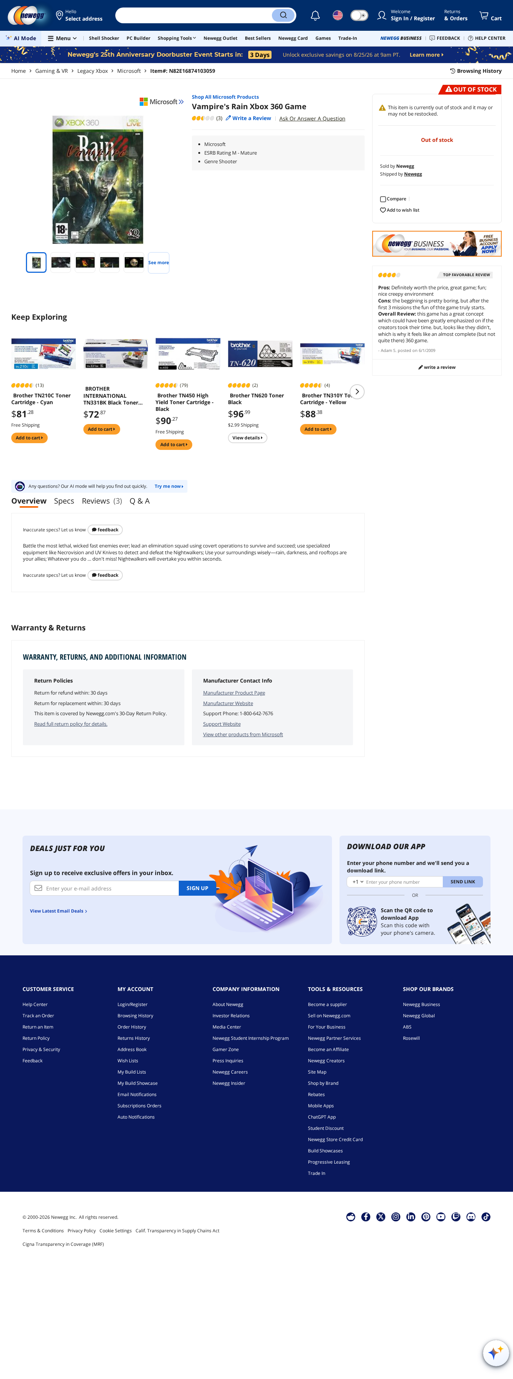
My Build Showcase (138, 1083)
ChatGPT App (322, 1117)
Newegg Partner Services (334, 1038)
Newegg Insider (229, 1083)
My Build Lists (132, 1072)
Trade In (316, 1173)
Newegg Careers (230, 1072)
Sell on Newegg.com (329, 1015)
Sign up (197, 888)
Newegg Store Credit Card (335, 1139)
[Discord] (471, 1216)
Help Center (35, 1004)
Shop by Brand (323, 1083)
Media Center (227, 1027)
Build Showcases (325, 1150)
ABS (407, 1027)
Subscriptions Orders (139, 1105)
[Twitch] (456, 1216)
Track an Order (38, 1015)
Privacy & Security (41, 1049)
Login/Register (133, 1004)
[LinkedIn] (411, 1216)
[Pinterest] (426, 1216)
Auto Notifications (136, 1117)
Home (18, 70)
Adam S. (389, 350)
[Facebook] (366, 1216)
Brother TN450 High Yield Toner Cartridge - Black (184, 402)
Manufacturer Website (228, 703)
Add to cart (28, 438)
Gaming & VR (51, 70)
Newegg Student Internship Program (251, 1038)
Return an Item (38, 1027)
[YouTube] (441, 1216)
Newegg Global (419, 1015)
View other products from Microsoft (243, 734)
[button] (80, 15)
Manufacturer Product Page (234, 692)
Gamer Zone (226, 1049)
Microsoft (129, 70)
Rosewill (411, 1038)
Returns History (134, 1038)
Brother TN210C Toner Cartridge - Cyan (41, 399)
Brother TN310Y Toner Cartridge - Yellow (329, 399)
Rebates (316, 1094)
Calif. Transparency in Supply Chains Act (177, 1230)
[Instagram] (396, 1216)
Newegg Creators (326, 1060)
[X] (380, 1216)
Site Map (317, 1072)
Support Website (222, 723)
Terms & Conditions (43, 1230)
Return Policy (36, 1038)
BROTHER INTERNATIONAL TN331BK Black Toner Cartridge (110, 395)
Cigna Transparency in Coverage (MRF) (63, 1244)
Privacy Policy (82, 1230)
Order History (132, 1027)
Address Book (132, 1049)
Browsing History (135, 1015)
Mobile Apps (321, 1105)
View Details (246, 438)
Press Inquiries (228, 1060)
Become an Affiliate (328, 1049)
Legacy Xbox (92, 70)
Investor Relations (231, 1015)
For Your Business (327, 1027)
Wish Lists (128, 1060)
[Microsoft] (161, 102)
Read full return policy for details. (70, 723)
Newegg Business (421, 1004)
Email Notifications (137, 1094)
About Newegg (228, 1004)
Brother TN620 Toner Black (256, 399)
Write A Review (439, 367)
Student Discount (326, 1128)
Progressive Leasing (329, 1162)
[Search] (283, 15)
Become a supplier (327, 1004)
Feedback (107, 529)
